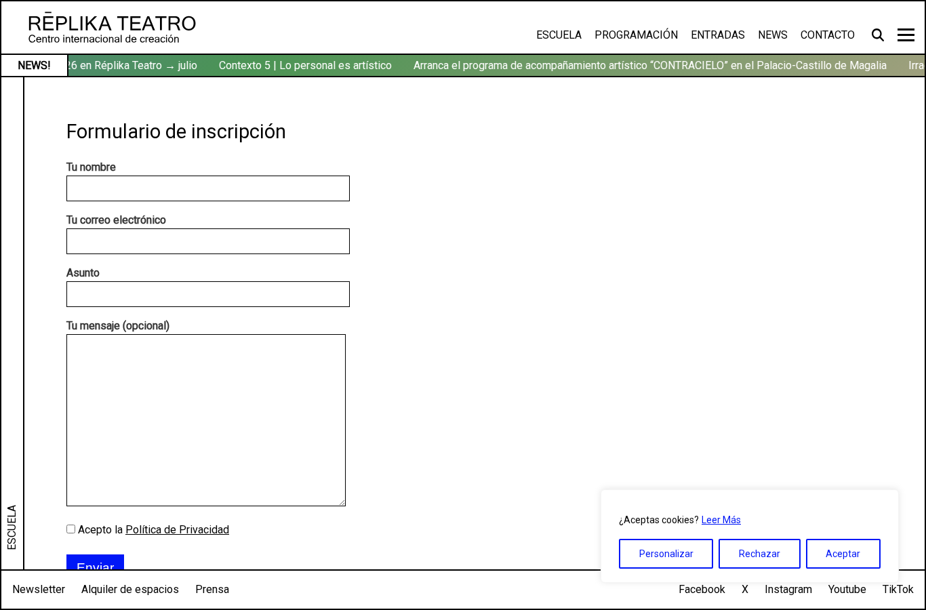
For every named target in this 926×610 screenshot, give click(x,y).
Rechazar (759, 553)
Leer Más (721, 519)
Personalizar (666, 553)
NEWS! (34, 65)
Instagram (788, 589)
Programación (636, 34)
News (773, 34)
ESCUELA (11, 527)
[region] (750, 536)
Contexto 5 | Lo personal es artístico (302, 65)
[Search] (879, 34)
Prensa (212, 589)
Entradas (718, 34)
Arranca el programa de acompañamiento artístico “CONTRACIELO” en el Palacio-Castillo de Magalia (647, 65)
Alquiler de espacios (130, 589)
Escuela (559, 34)
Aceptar (843, 553)
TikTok (898, 589)
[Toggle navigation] (906, 34)
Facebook (702, 589)
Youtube (847, 589)
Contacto (828, 34)
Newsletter (38, 589)
